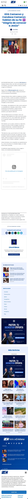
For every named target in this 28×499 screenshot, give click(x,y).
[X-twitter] (22, 5)
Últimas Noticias (8, 265)
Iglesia (5, 296)
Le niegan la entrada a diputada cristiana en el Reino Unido (20, 431)
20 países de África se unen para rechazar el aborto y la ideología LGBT (7, 431)
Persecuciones (7, 294)
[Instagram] (24, 5)
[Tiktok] (26, 5)
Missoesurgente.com (13, 90)
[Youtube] (20, 5)
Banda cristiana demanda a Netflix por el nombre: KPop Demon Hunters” (7, 418)
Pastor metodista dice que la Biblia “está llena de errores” (17, 279)
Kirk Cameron (22, 82)
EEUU (10, 10)
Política (5, 306)
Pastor (5, 304)
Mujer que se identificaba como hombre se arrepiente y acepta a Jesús (17, 269)
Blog (5, 314)
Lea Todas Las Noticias (14, 254)
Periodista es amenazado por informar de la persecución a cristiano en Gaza (17, 275)
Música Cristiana (7, 301)
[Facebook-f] (18, 5)
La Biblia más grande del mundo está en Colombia (20, 417)
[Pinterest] (19, 443)
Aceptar (14, 492)
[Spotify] (21, 443)
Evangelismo (13, 10)
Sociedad (18, 10)
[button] (26, 472)
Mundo (5, 309)
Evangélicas (6, 311)
